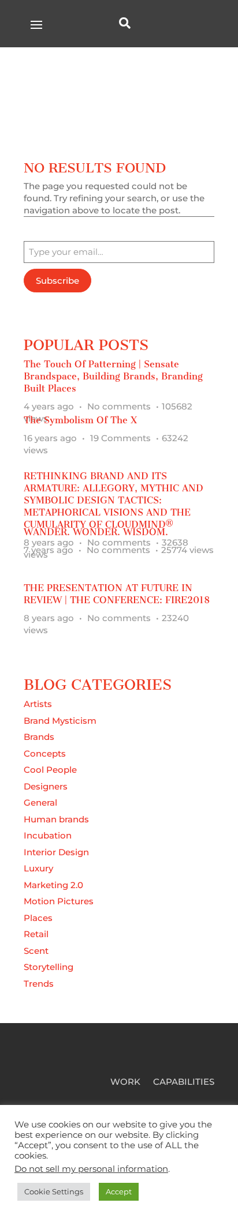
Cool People (50, 769)
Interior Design (56, 852)
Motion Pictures (59, 901)
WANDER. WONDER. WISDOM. (96, 532)
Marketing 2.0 (53, 884)
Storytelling (48, 966)
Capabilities (183, 1082)
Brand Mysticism (60, 720)
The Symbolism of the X (80, 420)
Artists (38, 703)
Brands (39, 736)
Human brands (56, 819)
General (40, 802)
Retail (36, 933)
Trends (39, 983)
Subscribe (57, 280)
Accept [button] (119, 1191)
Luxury (38, 868)
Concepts (45, 753)
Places (38, 917)
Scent (36, 950)
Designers (46, 786)
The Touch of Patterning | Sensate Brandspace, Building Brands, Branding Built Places (113, 376)
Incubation (48, 835)
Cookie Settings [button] (53, 1191)
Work (125, 1082)
